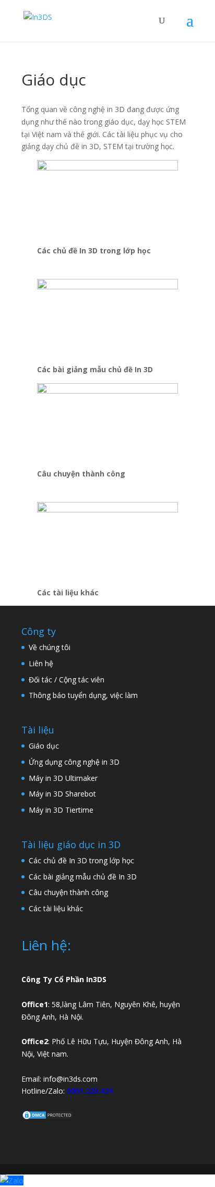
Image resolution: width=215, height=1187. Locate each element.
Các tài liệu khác (56, 908)
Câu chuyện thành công (68, 892)
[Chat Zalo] (11, 1180)
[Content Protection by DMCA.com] (47, 1117)
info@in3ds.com (70, 1079)
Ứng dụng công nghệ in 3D (74, 762)
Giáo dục (44, 746)
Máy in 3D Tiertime (61, 810)
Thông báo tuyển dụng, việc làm (83, 695)
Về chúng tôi (49, 647)
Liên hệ (41, 663)
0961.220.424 (90, 1091)
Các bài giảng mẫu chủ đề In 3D (83, 877)
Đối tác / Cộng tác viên (66, 679)
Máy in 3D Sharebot (62, 794)
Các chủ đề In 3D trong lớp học (81, 860)
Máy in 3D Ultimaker (63, 778)
